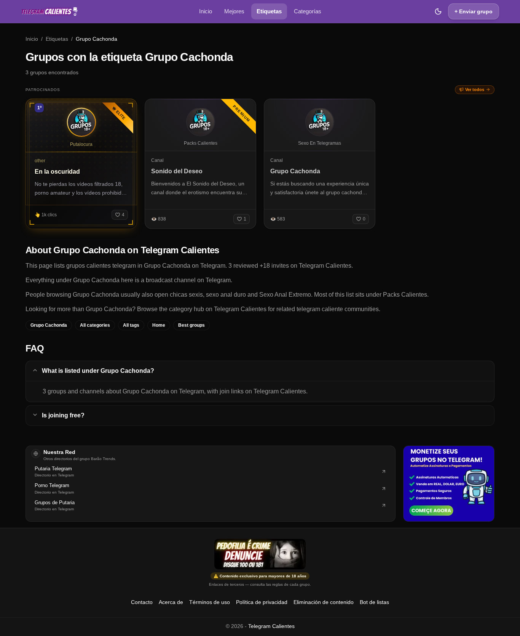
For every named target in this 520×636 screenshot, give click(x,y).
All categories (95, 325)
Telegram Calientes (271, 626)
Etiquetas (269, 11)
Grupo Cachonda (48, 325)
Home (158, 325)
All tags (131, 325)
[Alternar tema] (438, 11)
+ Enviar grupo (474, 11)
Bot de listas (374, 602)
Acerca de (171, 602)
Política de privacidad (261, 602)
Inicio (205, 11)
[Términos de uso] (260, 554)
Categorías (307, 11)
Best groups (191, 325)
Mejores (234, 11)
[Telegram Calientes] (49, 11)
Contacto (142, 602)
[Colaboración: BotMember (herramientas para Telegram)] (449, 483)
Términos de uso (209, 602)
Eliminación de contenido (323, 602)
